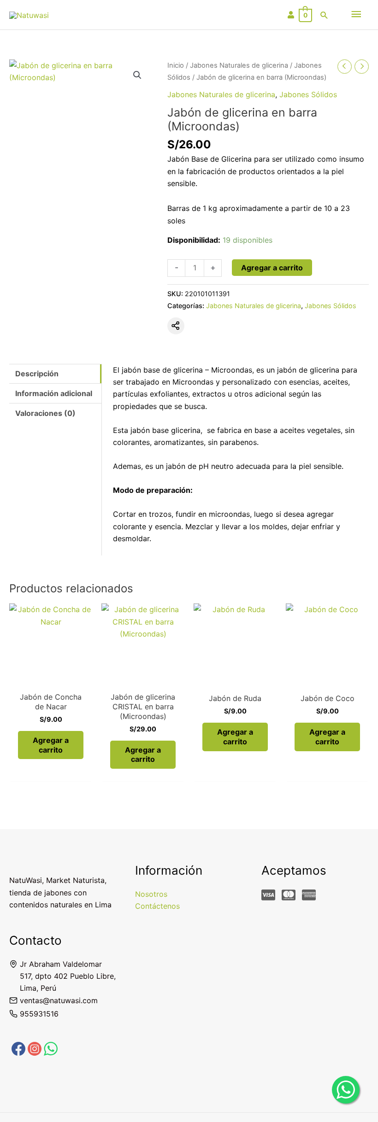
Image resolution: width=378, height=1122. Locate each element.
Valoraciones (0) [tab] (45, 413)
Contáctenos (157, 906)
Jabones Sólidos (308, 94)
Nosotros (151, 894)
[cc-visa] (270, 895)
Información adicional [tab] (53, 393)
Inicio (175, 65)
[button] (324, 15)
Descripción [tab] (37, 373)
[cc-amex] (311, 895)
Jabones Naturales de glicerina (239, 65)
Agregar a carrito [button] (51, 745)
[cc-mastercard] (291, 895)
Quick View (51, 677)
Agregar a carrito (272, 267)
